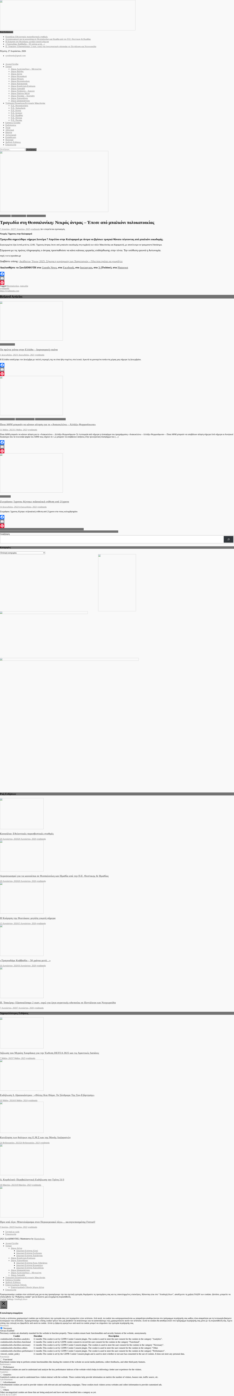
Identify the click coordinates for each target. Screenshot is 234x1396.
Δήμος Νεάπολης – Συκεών (23, 91)
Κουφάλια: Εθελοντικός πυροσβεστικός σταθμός (26, 37)
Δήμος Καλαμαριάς (19, 83)
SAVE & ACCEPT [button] (8, 1395)
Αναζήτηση (5, 534)
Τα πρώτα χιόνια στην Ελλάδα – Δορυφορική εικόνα (29, 349)
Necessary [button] (4, 1325)
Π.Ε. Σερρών (16, 113)
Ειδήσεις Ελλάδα (12, 123)
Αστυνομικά (10, 135)
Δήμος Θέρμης (17, 79)
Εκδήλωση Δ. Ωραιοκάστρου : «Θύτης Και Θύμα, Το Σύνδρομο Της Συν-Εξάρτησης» (47, 1095)
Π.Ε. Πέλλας (16, 118)
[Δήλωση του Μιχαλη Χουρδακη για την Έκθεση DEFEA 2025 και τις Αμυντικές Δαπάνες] (117, 1033)
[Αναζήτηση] (228, 539)
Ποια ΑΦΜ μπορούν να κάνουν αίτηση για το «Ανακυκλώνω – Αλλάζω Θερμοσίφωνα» (48, 424)
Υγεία (7, 127)
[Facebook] (117, 274)
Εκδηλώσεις (10, 125)
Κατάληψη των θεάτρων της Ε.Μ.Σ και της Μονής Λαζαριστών (35, 1137)
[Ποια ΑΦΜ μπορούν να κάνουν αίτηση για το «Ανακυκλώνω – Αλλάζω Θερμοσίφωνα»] (117, 396)
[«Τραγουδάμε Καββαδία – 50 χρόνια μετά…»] (117, 940)
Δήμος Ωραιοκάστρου (20, 101)
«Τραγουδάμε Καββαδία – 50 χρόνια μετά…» (25, 44)
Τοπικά (8, 66)
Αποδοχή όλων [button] (20, 1299)
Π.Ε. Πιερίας (16, 120)
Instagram (86, 267)
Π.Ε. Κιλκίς (16, 110)
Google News (49, 267)
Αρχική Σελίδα (11, 64)
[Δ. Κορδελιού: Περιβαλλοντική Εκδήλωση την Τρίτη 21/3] (117, 1160)
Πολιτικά (9, 140)
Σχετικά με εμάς (12, 1232)
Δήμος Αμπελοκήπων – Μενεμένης (26, 69)
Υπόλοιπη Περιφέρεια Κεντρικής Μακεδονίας (25, 103)
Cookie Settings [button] (7, 1299)
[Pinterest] (117, 282)
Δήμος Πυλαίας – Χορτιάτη (23, 96)
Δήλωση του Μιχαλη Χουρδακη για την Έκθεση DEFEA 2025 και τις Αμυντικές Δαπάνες (49, 1053)
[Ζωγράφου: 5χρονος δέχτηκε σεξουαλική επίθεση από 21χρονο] (117, 473)
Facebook (68, 267)
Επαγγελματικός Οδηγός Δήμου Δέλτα (27, 1287)
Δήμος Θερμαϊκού (19, 76)
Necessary (7, 1328)
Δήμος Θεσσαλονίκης (20, 81)
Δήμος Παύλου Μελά (20, 93)
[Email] (117, 278)
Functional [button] (4, 1357)
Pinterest (123, 267)
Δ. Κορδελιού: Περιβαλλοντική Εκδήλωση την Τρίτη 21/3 (32, 1179)
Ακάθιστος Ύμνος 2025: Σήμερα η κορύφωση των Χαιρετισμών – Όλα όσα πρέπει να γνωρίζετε (71, 261)
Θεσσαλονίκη (13, 286)
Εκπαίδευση (10, 137)
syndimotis (35, 229)
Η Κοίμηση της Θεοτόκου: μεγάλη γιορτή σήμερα (27, 41)
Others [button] (3, 1387)
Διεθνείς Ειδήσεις (13, 142)
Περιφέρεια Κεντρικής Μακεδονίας (50, 419)
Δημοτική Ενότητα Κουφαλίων (29, 1265)
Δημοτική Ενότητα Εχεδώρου (29, 1253)
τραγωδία (24, 286)
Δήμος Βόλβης (17, 71)
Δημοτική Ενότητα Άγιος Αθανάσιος (31, 1263)
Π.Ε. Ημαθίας (17, 115)
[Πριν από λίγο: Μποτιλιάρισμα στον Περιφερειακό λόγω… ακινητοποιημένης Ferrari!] (117, 1202)
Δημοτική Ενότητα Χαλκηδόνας (30, 1268)
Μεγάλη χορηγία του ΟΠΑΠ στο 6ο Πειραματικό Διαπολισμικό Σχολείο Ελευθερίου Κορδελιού (42, 529)
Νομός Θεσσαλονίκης (36, 216)
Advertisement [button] (6, 1379)
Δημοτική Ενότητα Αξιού (27, 1251)
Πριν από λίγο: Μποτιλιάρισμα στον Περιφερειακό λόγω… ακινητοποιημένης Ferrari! (47, 1221)
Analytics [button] (4, 1372)
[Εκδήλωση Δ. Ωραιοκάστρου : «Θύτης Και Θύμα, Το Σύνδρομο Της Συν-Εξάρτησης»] (117, 1075)
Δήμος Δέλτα (16, 74)
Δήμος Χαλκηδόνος (19, 98)
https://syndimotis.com (9, 291)
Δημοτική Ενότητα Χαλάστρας (29, 1255)
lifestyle (8, 132)
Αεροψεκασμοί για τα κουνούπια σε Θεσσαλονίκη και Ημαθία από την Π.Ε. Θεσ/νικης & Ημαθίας (48, 39)
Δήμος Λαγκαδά (18, 88)
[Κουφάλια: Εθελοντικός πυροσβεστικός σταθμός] (117, 814)
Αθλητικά (9, 130)
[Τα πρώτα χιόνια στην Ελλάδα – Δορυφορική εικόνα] (117, 321)
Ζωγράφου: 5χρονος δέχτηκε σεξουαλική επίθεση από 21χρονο (34, 501)
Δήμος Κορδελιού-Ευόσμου (23, 86)
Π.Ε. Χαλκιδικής (18, 108)
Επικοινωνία (10, 144)
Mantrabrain (39, 1239)
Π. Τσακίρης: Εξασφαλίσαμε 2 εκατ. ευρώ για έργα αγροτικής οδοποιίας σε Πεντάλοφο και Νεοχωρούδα (50, 46)
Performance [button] (5, 1364)
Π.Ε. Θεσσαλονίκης (19, 105)
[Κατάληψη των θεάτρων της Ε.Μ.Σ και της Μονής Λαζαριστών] (117, 1117)
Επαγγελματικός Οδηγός (16, 1285)
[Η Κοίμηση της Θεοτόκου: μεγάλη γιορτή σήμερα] (117, 898)
